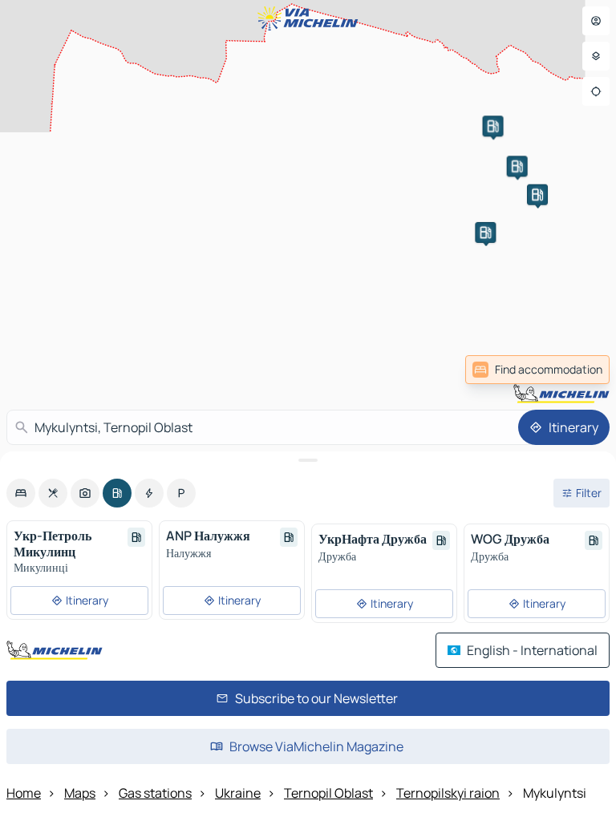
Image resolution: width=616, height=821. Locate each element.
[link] (537, 369)
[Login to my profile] (596, 20)
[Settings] (596, 56)
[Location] (596, 91)
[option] (20, 493)
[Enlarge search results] (308, 460)
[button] (493, 125)
